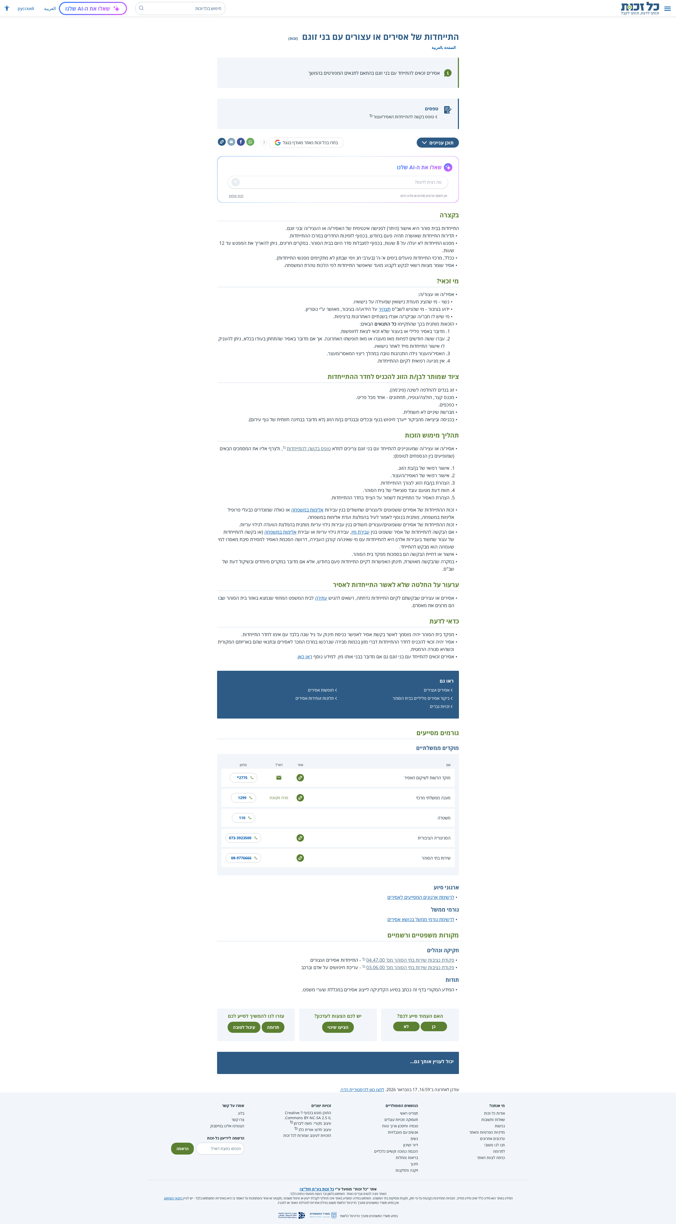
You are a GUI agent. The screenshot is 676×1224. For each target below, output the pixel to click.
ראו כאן (305, 656)
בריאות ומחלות (407, 1157)
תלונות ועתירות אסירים (314, 698)
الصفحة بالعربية (444, 47)
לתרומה (499, 1151)
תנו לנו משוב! (494, 1144)
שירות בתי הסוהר (436, 858)
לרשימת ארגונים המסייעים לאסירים (420, 897)
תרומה (273, 1027)
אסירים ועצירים (436, 690)
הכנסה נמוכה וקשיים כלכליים (396, 1151)
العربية (50, 8)
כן (433, 1026)
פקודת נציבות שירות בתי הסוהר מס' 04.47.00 (410, 960)
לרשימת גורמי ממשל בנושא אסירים (420, 919)
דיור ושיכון (410, 1144)
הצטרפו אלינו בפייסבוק (227, 1125)
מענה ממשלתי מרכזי (433, 798)
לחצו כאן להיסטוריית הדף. (362, 1089)
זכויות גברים (439, 706)
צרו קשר (238, 1119)
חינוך (414, 1163)
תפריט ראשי (409, 1113)
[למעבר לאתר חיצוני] (300, 777)
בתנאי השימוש (173, 1198)
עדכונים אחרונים (492, 1138)
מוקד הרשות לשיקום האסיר (427, 778)
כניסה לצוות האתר (491, 1157)
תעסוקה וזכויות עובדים (401, 1119)
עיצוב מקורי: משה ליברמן (312, 1123)
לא (406, 1026)
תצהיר (385, 309)
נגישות (500, 1125)
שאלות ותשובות (493, 1119)
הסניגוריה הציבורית (434, 838)
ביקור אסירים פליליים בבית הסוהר (421, 698)
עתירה (321, 598)
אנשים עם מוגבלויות (403, 1132)
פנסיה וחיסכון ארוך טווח (400, 1125)
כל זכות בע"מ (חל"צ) (317, 1189)
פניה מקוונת (279, 797)
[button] (667, 8)
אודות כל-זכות (494, 1113)
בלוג (241, 1113)
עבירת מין (360, 532)
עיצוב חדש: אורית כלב (314, 1129)
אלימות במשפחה (307, 510)
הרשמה (182, 1148)
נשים (414, 1138)
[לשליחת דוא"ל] (279, 777)
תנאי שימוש (236, 196)
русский (26, 8)
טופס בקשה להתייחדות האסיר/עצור (403, 117)
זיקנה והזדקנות (407, 1170)
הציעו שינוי (338, 1027)
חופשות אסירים (321, 690)
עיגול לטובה (244, 1027)
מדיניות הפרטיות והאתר (487, 1132)
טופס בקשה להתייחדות (309, 448)
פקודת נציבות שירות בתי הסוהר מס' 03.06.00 (410, 967)
